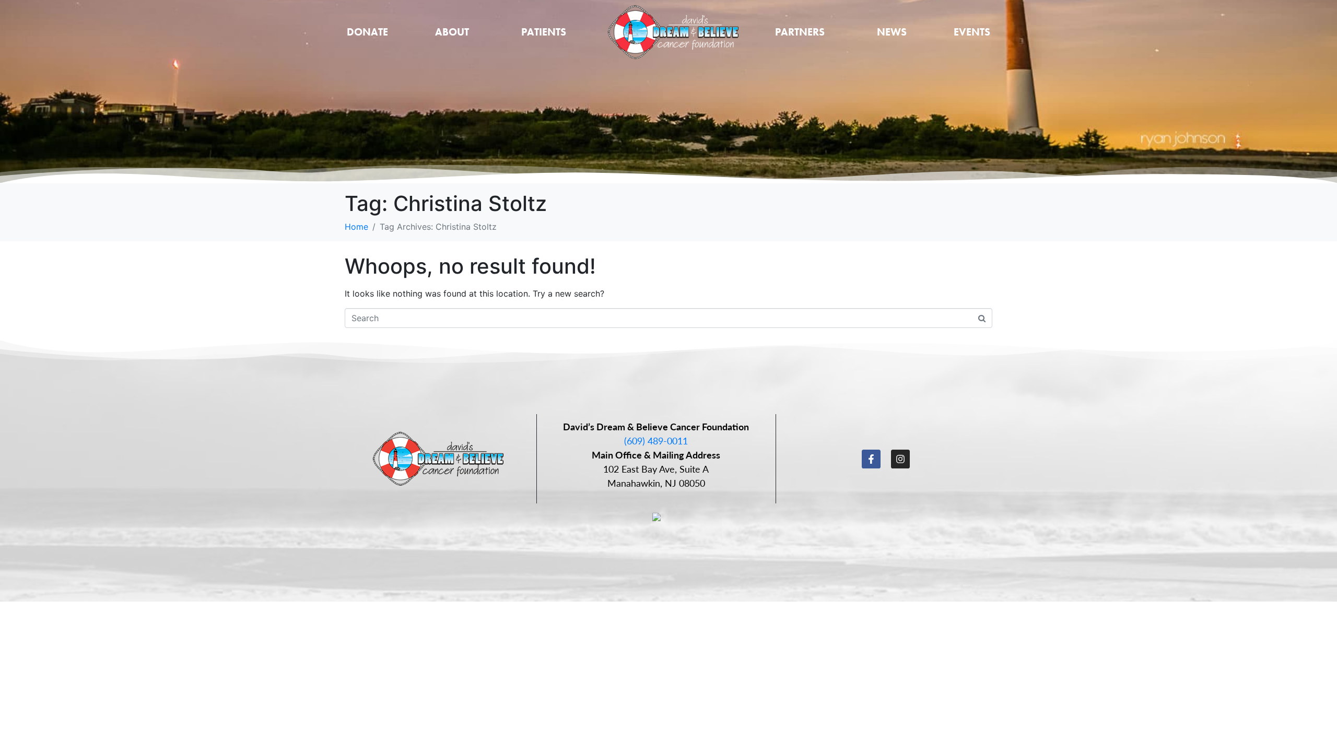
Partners (800, 32)
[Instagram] (900, 459)
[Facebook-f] (871, 459)
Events (972, 32)
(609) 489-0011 (656, 440)
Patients (543, 32)
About (452, 32)
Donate (367, 32)
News (892, 32)
